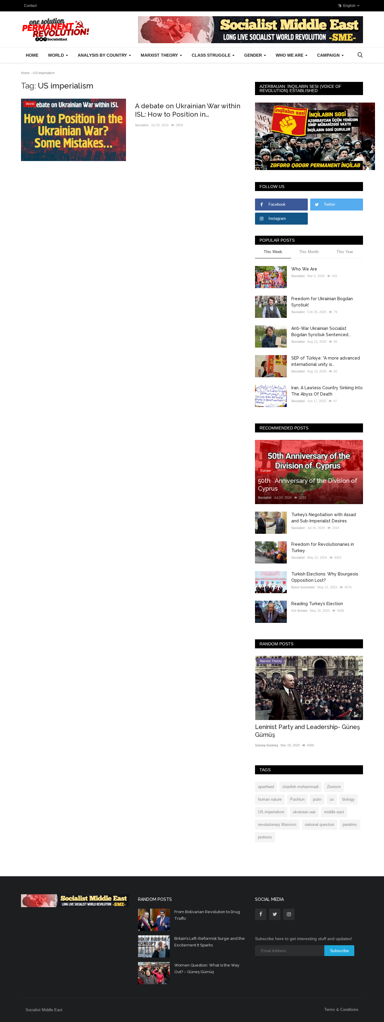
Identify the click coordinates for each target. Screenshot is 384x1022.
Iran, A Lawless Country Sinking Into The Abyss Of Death (327, 390)
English (348, 6)
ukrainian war (304, 812)
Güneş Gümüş (266, 745)
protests (265, 837)
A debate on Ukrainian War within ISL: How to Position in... (187, 110)
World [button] (56, 55)
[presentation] (340, 665)
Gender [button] (253, 55)
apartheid (266, 786)
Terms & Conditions (341, 1009)
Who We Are (304, 269)
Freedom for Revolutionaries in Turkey (322, 547)
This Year (345, 252)
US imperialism (271, 812)
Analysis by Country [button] (103, 55)
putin (317, 799)
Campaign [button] (329, 55)
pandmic (350, 824)
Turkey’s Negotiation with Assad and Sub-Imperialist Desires (323, 517)
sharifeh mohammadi (300, 786)
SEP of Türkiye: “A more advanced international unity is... (325, 361)
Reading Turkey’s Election (317, 603)
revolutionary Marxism (277, 824)
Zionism (334, 786)
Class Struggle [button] (212, 55)
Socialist (141, 125)
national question (319, 824)
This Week (273, 252)
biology (348, 799)
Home (32, 55)
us (332, 799)
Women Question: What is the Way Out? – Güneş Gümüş (206, 968)
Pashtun (297, 799)
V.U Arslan (299, 610)
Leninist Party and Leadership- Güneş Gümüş (307, 730)
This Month (309, 252)
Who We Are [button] (290, 55)
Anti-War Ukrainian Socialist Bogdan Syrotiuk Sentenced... (321, 331)
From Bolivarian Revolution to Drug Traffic (207, 915)
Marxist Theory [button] (160, 55)
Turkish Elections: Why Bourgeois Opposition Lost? (324, 577)
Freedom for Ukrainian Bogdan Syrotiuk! (322, 301)
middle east (334, 812)
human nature (270, 799)
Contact (30, 6)
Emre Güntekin (303, 587)
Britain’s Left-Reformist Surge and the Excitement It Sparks (209, 941)
